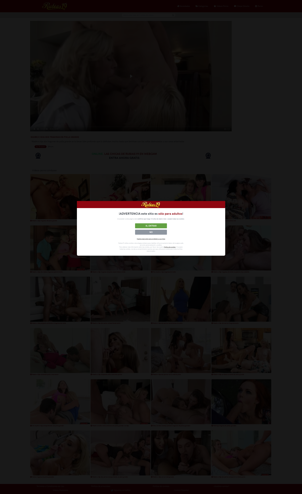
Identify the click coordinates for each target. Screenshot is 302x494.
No (151, 232)
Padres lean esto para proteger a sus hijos (151, 239)
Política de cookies (170, 247)
